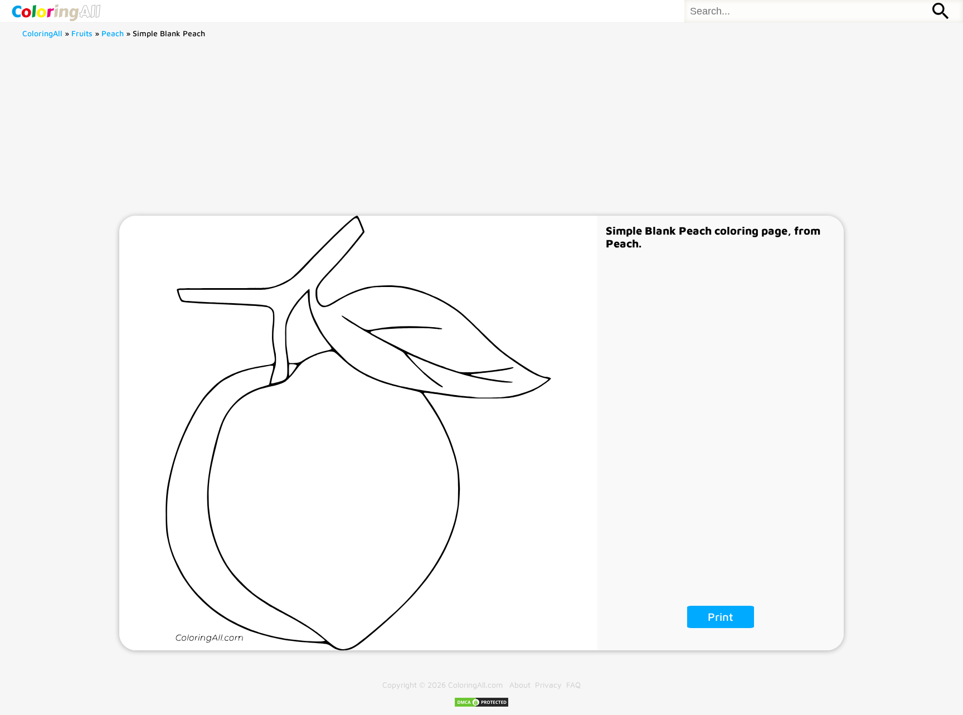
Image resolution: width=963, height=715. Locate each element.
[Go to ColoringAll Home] (55, 11)
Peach (112, 33)
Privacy (548, 684)
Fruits (82, 33)
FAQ (573, 684)
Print (720, 616)
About (520, 684)
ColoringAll (42, 33)
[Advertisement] (481, 132)
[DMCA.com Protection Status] (481, 704)
